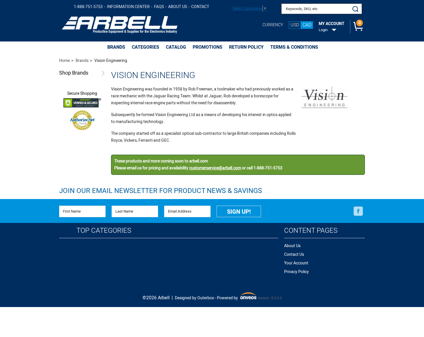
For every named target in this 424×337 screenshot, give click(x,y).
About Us (177, 7)
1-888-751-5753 (88, 7)
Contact (200, 7)
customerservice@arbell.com (215, 168)
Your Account (296, 263)
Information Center (128, 7)
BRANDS (116, 47)
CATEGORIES (145, 47)
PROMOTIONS (207, 47)
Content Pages (310, 231)
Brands (73, 73)
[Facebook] (358, 211)
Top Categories (103, 231)
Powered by (236, 298)
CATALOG (176, 47)
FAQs (159, 7)
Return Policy (246, 47)
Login (323, 30)
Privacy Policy (296, 272)
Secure (82, 93)
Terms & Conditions (294, 47)
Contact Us (294, 254)
